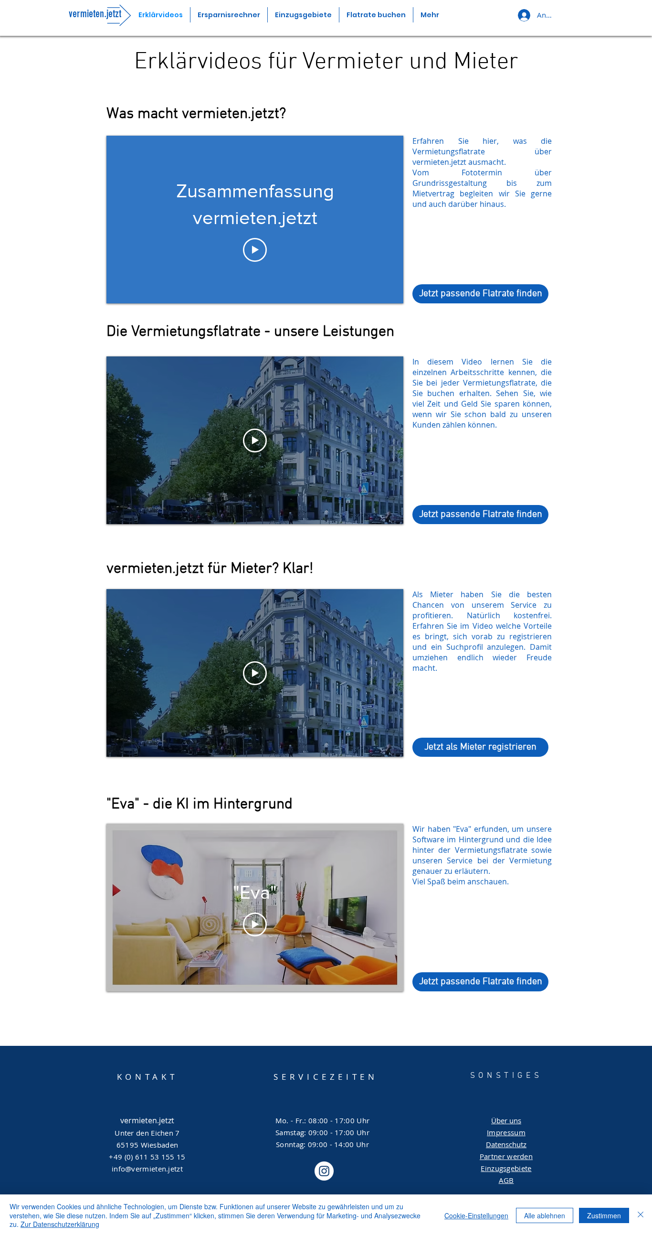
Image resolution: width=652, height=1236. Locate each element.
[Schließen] (640, 1215)
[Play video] (255, 250)
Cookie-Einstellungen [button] (476, 1215)
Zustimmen (604, 1215)
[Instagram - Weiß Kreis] (324, 1171)
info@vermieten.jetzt (147, 1168)
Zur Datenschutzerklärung (60, 1224)
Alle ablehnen (544, 1215)
